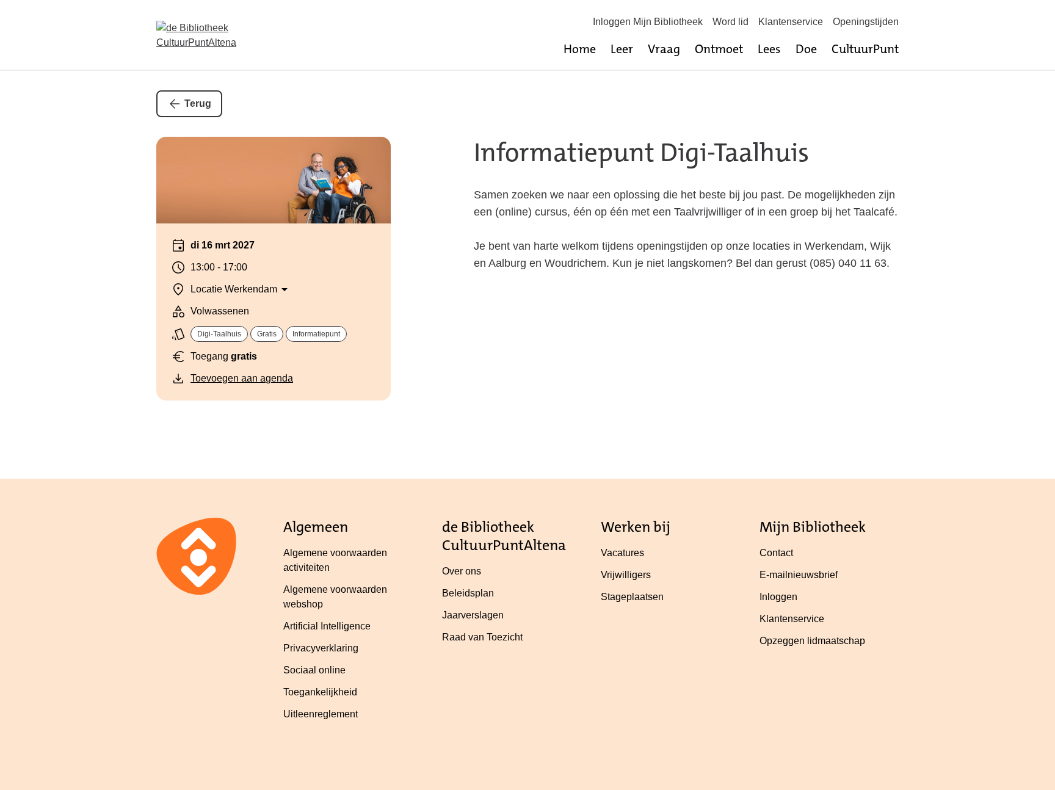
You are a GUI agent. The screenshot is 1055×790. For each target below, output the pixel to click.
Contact (776, 553)
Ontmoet (719, 49)
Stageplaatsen (632, 597)
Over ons (461, 571)
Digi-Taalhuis (219, 334)
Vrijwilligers (626, 575)
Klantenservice (790, 21)
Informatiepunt (316, 334)
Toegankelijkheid (320, 692)
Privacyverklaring (320, 648)
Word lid (730, 21)
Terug (197, 103)
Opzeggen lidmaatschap (812, 641)
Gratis (267, 334)
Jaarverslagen (473, 615)
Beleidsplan (468, 593)
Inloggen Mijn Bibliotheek (648, 21)
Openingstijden (866, 21)
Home (580, 49)
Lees (769, 49)
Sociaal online (314, 670)
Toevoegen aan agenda (241, 378)
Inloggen (778, 597)
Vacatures (622, 553)
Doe (806, 49)
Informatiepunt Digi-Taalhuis (641, 153)
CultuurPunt (865, 49)
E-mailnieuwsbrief (799, 575)
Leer (622, 49)
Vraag (664, 49)
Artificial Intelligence (327, 626)
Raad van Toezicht (482, 637)
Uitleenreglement (320, 714)
